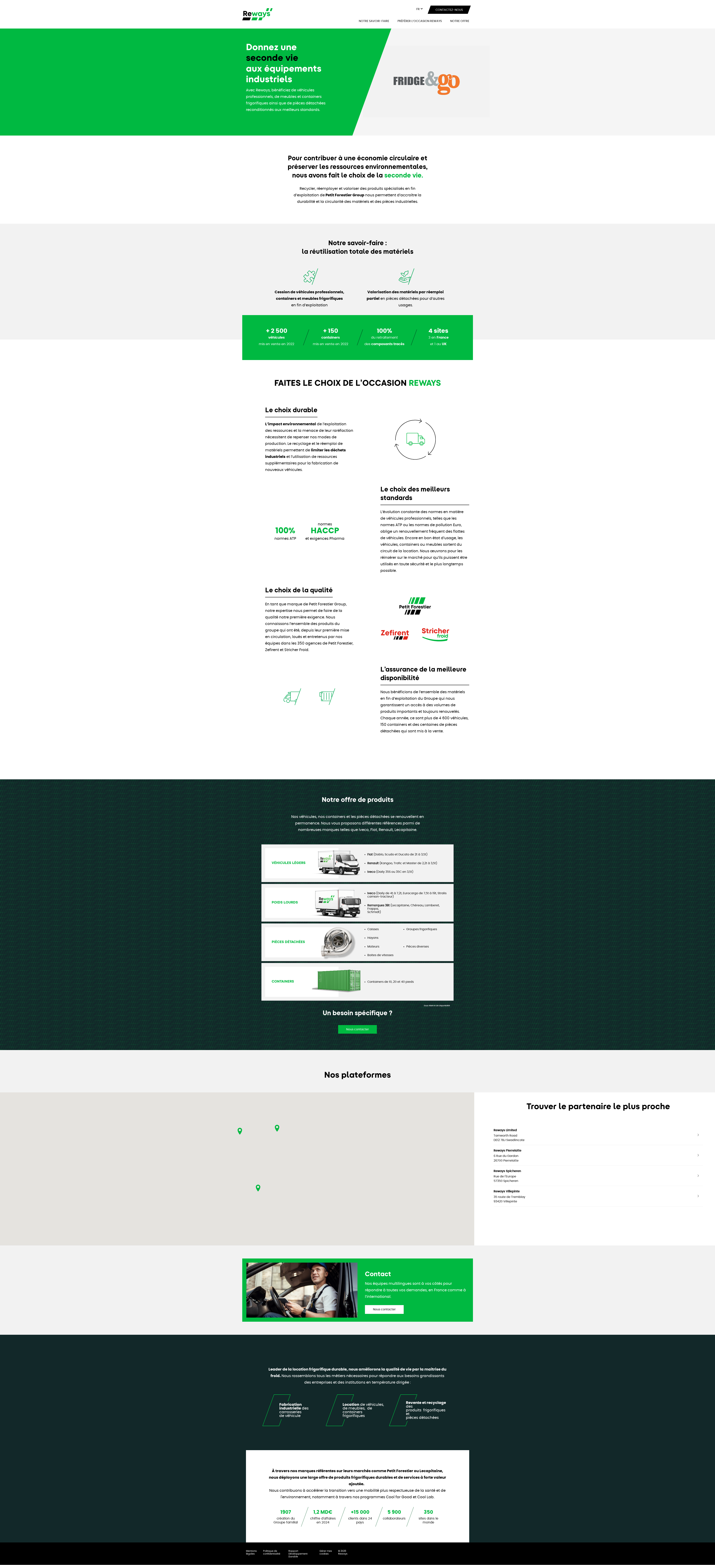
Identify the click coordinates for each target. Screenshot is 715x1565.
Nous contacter (357, 1029)
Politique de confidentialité (271, 1552)
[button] (258, 1188)
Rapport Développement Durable (298, 1554)
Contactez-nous (449, 9)
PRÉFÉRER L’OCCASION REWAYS (420, 21)
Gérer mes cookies (326, 1552)
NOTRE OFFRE (459, 21)
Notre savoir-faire (374, 21)
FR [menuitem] (418, 9)
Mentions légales (251, 1552)
